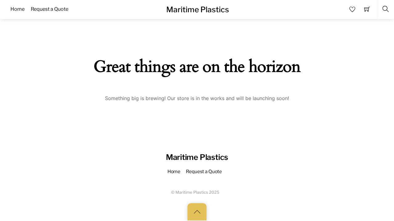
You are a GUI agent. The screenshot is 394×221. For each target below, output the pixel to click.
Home (173, 171)
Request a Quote (204, 171)
